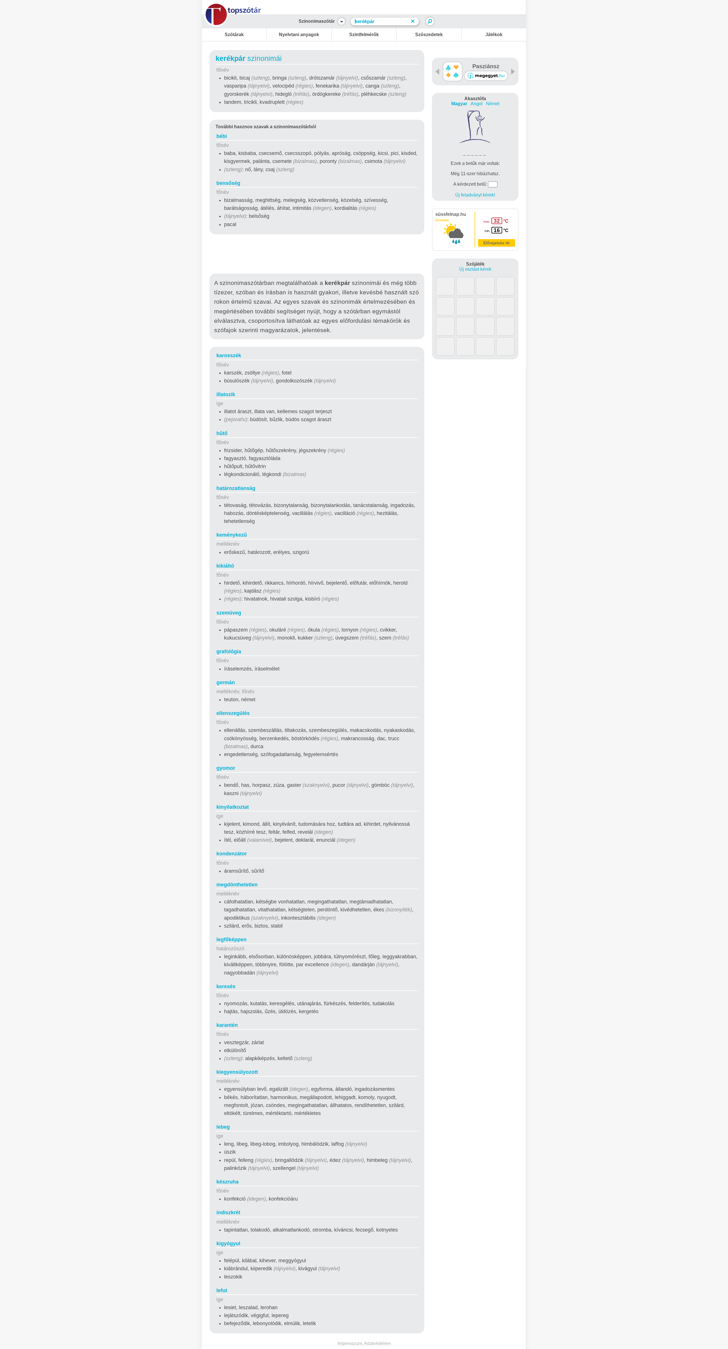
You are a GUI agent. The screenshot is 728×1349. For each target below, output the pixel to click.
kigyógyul (228, 1243)
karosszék (228, 355)
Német (492, 103)
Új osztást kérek (475, 269)
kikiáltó (225, 566)
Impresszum (350, 1343)
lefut (221, 1290)
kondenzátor (231, 853)
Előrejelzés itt (496, 243)
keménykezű (231, 535)
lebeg (223, 1127)
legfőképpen (231, 939)
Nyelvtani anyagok (299, 34)
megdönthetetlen (237, 884)
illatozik (225, 394)
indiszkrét (228, 1212)
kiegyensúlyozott (237, 1072)
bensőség (228, 183)
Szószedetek (429, 34)
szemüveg (228, 613)
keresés (225, 986)
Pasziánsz (485, 66)
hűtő (222, 433)
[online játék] (486, 75)
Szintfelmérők (364, 34)
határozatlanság (235, 488)
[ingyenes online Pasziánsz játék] (452, 71)
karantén (227, 1025)
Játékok (493, 34)
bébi (221, 136)
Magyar (459, 103)
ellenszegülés (233, 713)
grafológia (228, 651)
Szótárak (234, 34)
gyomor (225, 768)
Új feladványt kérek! (475, 195)
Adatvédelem (377, 1343)
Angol (477, 103)
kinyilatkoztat (232, 807)
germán (225, 682)
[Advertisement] (317, 255)
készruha (227, 1182)
